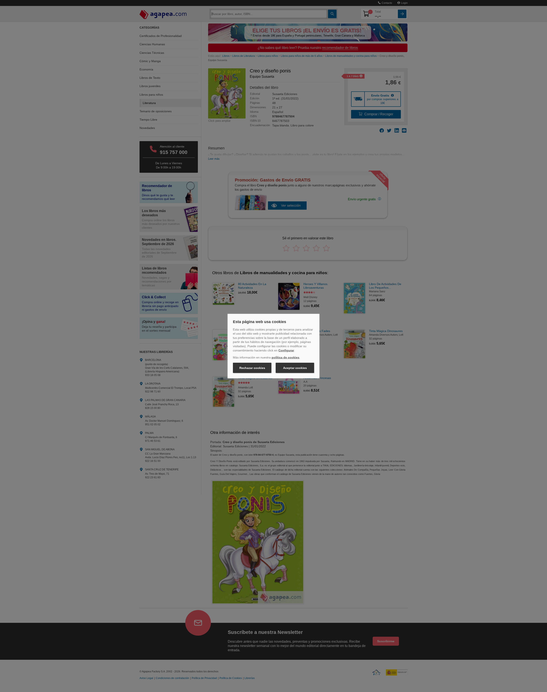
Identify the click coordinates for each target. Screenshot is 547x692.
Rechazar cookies (252, 368)
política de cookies (285, 357)
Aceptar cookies (295, 368)
